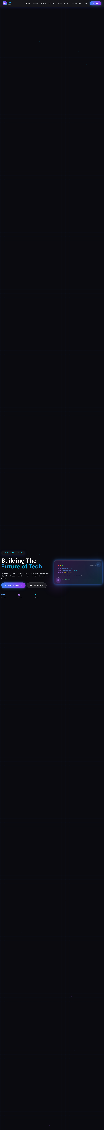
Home (28, 3)
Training (59, 3)
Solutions (43, 3)
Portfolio (51, 3)
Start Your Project (13, 585)
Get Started (95, 3)
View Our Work (38, 585)
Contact (66, 3)
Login (85, 3)
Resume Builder (76, 3)
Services (35, 3)
